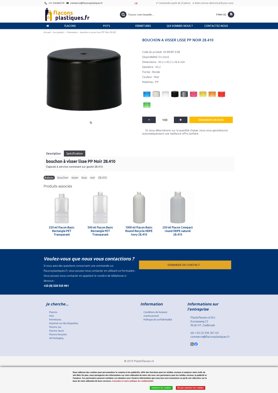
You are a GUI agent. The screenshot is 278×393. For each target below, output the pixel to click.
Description (53, 153)
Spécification (74, 153)
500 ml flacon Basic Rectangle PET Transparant (100, 231)
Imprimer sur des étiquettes (63, 323)
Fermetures (55, 319)
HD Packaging (56, 338)
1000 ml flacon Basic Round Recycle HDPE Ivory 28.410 (139, 231)
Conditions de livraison (155, 312)
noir (92, 177)
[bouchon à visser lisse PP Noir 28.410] (91, 79)
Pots (51, 315)
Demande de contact (183, 265)
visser (74, 177)
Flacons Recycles (58, 334)
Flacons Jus (55, 327)
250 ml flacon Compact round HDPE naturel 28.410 (177, 231)
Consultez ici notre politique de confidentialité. (133, 381)
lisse (84, 177)
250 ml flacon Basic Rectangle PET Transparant (61, 231)
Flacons (53, 312)
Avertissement (151, 315)
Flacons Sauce (56, 330)
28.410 (102, 177)
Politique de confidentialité (158, 319)
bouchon (62, 177)
